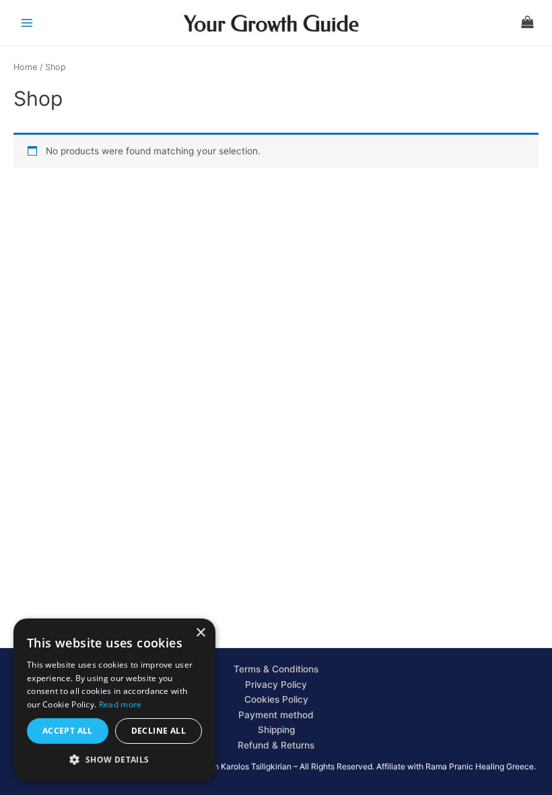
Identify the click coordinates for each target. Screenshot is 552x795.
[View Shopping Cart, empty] (527, 23)
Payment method (276, 714)
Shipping (276, 729)
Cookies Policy (276, 699)
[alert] (114, 700)
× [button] (200, 633)
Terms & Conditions (276, 669)
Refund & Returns (276, 745)
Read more (120, 704)
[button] (114, 760)
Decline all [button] (158, 730)
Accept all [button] (67, 730)
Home (25, 67)
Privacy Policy (276, 684)
